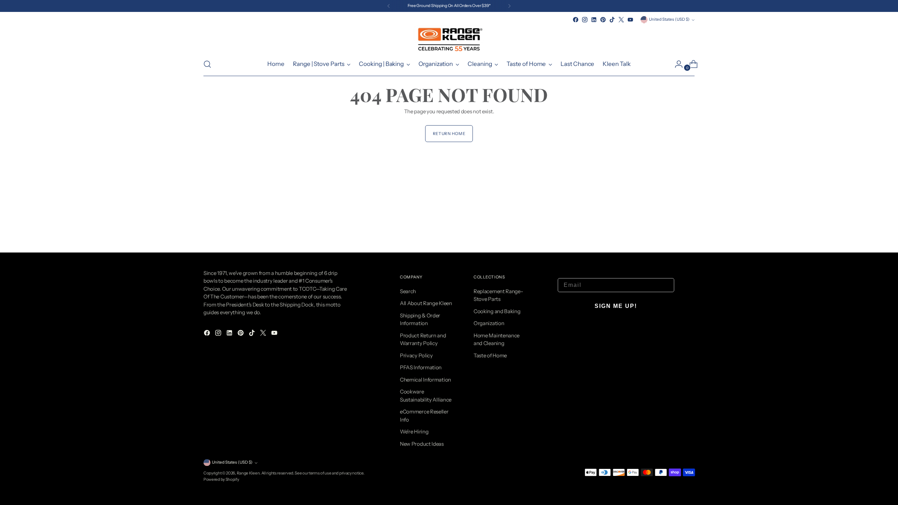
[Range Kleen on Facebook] (575, 19)
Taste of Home (490, 355)
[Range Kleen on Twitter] (621, 19)
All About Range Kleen (426, 303)
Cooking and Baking (497, 311)
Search (408, 291)
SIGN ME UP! (616, 306)
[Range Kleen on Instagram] (585, 19)
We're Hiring (414, 431)
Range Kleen (248, 473)
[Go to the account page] (676, 64)
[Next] (509, 6)
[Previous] (388, 6)
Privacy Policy (416, 355)
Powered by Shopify (221, 479)
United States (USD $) (669, 19)
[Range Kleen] (449, 38)
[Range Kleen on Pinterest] (603, 19)
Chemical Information (425, 379)
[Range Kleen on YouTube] (630, 19)
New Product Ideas (422, 443)
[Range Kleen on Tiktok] (612, 19)
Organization (489, 323)
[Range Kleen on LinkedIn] (594, 19)
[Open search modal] (207, 64)
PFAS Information (421, 367)
